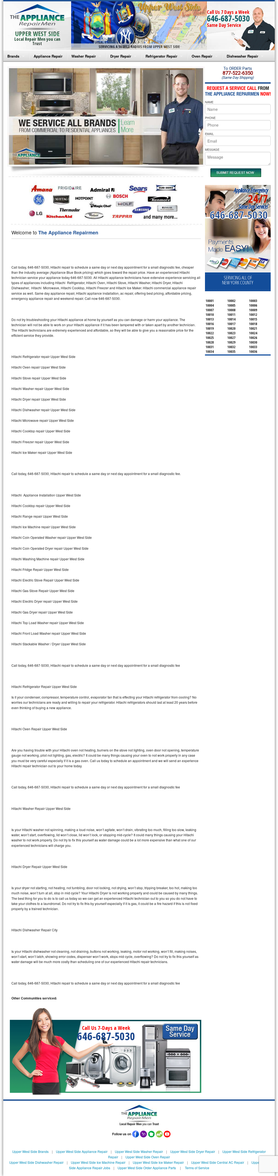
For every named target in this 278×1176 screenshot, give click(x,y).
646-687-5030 (228, 18)
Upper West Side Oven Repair (147, 1157)
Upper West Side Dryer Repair (192, 1151)
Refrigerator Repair (161, 56)
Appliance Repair (48, 56)
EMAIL (209, 133)
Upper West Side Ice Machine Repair (98, 1162)
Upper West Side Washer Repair (139, 1151)
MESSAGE (212, 149)
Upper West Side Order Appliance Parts (147, 1167)
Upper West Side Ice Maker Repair (158, 1162)
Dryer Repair (120, 56)
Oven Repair (202, 56)
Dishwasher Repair (242, 56)
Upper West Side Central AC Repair (217, 1162)
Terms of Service (197, 1167)
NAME (209, 102)
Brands (13, 56)
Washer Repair (83, 56)
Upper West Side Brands (30, 1151)
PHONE (210, 117)
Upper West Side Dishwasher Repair (36, 1162)
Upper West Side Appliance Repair (82, 1151)
